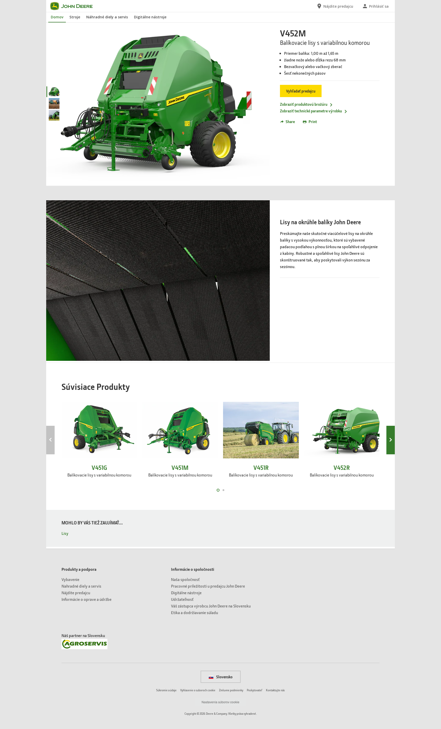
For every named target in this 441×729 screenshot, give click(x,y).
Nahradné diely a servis (81, 586)
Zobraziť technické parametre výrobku (311, 110)
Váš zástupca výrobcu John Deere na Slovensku (211, 605)
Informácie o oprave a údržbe (87, 599)
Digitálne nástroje (150, 17)
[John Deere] (74, 6)
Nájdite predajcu (76, 592)
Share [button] (290, 122)
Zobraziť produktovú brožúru (303, 104)
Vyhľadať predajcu (300, 91)
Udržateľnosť (182, 599)
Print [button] (313, 122)
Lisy (65, 533)
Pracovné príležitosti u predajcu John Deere (208, 586)
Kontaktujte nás (275, 690)
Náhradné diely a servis (107, 17)
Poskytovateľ (254, 690)
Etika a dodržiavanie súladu (194, 612)
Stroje (74, 17)
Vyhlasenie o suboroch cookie (197, 690)
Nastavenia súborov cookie (220, 702)
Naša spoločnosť (185, 579)
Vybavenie (70, 579)
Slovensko (223, 676)
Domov (57, 17)
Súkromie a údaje (166, 690)
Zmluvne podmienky (231, 690)
